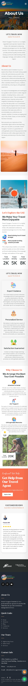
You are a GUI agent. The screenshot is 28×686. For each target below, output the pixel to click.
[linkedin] (11, 584)
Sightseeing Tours (8, 641)
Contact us (6, 626)
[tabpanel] (14, 533)
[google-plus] (7, 584)
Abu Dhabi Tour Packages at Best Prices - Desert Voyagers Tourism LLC (13, 681)
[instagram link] (10, 677)
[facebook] (3, 584)
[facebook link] (7, 677)
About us (5, 622)
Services (5, 628)
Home (10, 17)
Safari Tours (6, 643)
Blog (4, 624)
